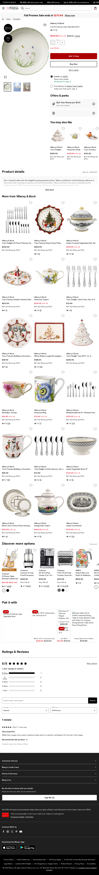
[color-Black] (7, 590)
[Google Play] (27, 847)
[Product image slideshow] (25, 51)
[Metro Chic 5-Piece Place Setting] (17, 502)
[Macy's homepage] (3, 19)
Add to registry (74, 70)
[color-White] (3, 590)
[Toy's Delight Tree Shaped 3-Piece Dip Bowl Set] (57, 136)
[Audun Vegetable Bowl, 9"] (81, 445)
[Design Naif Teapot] (49, 502)
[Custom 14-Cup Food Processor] (28, 558)
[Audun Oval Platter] (81, 502)
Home (8, 19)
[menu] (3, 8)
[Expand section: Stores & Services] (49, 773)
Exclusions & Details (18, 817)
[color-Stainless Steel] (59, 590)
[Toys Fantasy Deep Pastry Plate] (49, 219)
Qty (57, 40)
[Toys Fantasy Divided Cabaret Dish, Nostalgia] (17, 276)
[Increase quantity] (62, 42)
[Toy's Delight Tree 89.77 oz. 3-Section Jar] (81, 332)
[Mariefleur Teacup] (17, 389)
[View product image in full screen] (5, 77)
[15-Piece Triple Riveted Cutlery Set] (10, 558)
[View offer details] (73, 104)
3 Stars (5, 682)
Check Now (29, 817)
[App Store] (9, 847)
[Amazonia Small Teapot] (74, 136)
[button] (25, 56)
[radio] (4, 590)
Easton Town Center (75, 86)
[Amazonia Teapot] (49, 276)
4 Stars (5, 677)
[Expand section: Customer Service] (49, 761)
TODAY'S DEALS (9, 2)
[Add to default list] (63, 128)
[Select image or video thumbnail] (7, 86)
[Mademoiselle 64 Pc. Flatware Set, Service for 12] (81, 389)
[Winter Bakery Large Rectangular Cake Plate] (49, 332)
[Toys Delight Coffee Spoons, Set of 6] (49, 445)
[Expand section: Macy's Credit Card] (49, 767)
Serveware (16, 19)
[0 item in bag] (95, 8)
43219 (65, 76)
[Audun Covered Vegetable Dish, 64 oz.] (81, 219)
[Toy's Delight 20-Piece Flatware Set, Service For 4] (17, 219)
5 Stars (5, 673)
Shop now (70, 15)
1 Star (5, 690)
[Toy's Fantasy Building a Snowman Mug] (17, 445)
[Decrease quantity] (52, 42)
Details (77, 36)
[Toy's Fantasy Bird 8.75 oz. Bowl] (91, 136)
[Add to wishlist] (45, 25)
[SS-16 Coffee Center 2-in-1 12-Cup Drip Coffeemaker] (47, 558)
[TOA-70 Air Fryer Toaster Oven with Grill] (65, 558)
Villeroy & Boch (57, 23)
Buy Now (74, 64)
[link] (57, 153)
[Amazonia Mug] (49, 389)
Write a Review (92, 663)
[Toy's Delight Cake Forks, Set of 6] (81, 276)
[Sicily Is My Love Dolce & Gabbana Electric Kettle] (84, 558)
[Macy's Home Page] (12, 8)
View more (49, 189)
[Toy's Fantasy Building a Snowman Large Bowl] (17, 332)
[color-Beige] (96, 587)
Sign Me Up (49, 798)
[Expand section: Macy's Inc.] (49, 780)
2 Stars (5, 686)
